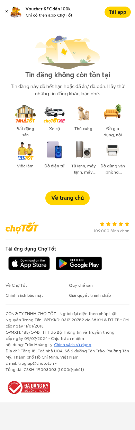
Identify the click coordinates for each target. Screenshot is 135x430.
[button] (6, 12)
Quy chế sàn (81, 285)
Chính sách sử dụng (72, 344)
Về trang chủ (67, 198)
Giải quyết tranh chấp (90, 295)
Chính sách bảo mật (24, 295)
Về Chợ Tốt (16, 285)
